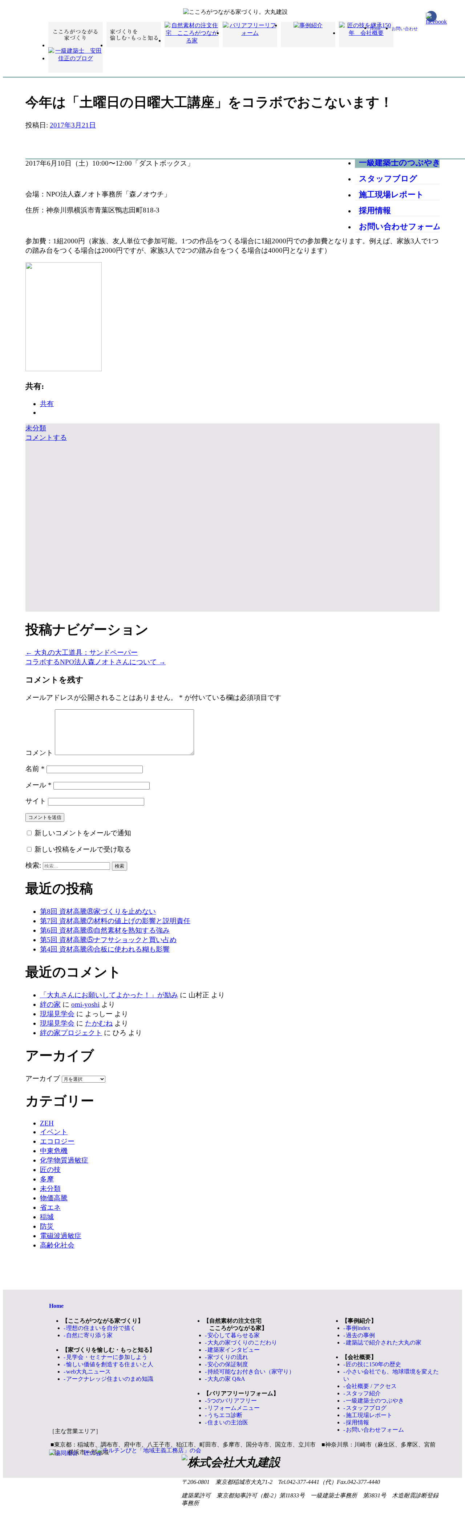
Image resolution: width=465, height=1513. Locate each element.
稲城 (47, 1217)
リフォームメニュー (233, 1408)
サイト (35, 801)
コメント (39, 752)
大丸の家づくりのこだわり (242, 1342)
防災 (47, 1226)
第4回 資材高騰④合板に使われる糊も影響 (105, 949)
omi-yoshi (85, 1004)
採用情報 (375, 210)
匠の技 (50, 1169)
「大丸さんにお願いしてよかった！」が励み (109, 995)
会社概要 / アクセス (371, 1386)
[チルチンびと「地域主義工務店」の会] (149, 1451)
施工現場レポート (391, 194)
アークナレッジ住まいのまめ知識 (109, 1379)
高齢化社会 (57, 1245)
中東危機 (54, 1151)
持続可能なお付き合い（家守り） (251, 1371)
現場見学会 (57, 1014)
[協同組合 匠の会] (75, 1453)
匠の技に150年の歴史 (373, 1364)
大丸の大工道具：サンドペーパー (81, 652)
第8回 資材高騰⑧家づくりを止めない (98, 911)
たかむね (99, 1023)
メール (38, 785)
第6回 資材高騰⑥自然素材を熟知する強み (105, 930)
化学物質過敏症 (64, 1160)
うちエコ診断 (224, 1415)
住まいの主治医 (227, 1422)
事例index (358, 1328)
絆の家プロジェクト (71, 1033)
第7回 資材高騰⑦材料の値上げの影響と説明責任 (115, 921)
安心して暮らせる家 (233, 1335)
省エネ (50, 1207)
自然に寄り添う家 (89, 1335)
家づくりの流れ (227, 1357)
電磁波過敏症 (60, 1236)
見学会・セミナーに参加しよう (106, 1357)
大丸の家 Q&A (226, 1379)
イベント (54, 1132)
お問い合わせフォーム (400, 226)
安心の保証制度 (227, 1364)
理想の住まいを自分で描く (101, 1328)
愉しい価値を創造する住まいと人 (109, 1364)
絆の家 (50, 1004)
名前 (35, 768)
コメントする (46, 437)
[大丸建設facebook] (431, 16)
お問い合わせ (405, 28)
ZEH (47, 1123)
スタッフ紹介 (363, 1393)
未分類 (35, 428)
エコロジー (57, 1141)
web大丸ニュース (88, 1371)
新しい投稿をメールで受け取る (83, 849)
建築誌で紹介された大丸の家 (383, 1342)
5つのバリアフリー (232, 1401)
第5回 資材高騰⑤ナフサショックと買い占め (108, 940)
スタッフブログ (388, 178)
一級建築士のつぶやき (400, 162)
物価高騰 (54, 1198)
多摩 (47, 1179)
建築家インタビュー (233, 1350)
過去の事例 (360, 1335)
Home (375, 28)
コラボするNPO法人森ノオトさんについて (95, 662)
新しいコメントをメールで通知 (83, 833)
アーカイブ (42, 1078)
